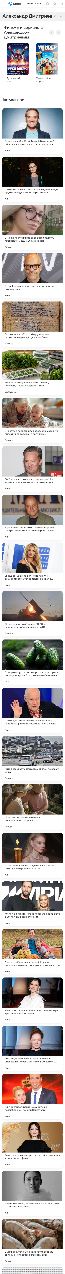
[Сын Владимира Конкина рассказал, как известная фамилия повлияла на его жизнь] (32, 710)
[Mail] (10, 3)
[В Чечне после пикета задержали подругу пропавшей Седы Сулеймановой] (32, 227)
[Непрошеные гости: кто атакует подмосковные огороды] (32, 807)
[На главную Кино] (16, 3)
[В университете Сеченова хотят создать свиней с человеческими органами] (32, 1241)
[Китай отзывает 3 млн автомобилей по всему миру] (32, 758)
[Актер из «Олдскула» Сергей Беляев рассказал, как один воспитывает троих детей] (32, 951)
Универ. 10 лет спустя (44, 80)
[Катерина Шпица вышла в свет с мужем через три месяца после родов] (32, 1000)
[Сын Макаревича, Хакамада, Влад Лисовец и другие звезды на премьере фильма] (32, 179)
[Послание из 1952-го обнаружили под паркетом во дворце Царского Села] (32, 324)
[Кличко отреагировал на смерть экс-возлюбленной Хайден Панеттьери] (32, 1096)
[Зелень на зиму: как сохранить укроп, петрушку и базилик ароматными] (32, 372)
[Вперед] (58, 32)
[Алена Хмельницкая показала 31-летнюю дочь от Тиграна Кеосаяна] (32, 1193)
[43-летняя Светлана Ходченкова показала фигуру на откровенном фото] (32, 855)
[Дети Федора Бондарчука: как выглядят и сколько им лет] (32, 275)
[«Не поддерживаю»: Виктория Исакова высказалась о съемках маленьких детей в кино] (32, 1048)
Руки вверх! (13, 78)
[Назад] (51, 32)
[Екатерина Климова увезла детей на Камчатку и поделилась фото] (32, 1145)
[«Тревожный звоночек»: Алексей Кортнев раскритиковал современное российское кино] (32, 517)
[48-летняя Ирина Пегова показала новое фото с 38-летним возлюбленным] (32, 903)
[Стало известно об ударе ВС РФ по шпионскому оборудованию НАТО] (32, 613)
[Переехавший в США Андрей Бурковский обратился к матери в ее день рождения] (32, 131)
